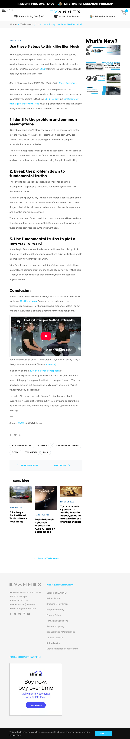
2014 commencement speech (44, 370)
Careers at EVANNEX (56, 593)
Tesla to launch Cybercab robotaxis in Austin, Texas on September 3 (45, 525)
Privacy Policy (53, 615)
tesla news (31, 452)
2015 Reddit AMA (28, 301)
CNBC (43, 69)
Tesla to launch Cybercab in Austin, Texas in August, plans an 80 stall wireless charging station (70, 514)
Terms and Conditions (57, 620)
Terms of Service (54, 637)
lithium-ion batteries (67, 446)
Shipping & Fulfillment (57, 604)
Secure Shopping (55, 626)
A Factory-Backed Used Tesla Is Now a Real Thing (18, 517)
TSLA (45, 452)
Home (13, 24)
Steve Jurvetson (67, 83)
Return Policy (53, 598)
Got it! (103, 733)
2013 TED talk (51, 99)
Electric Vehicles (22, 446)
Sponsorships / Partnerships (60, 632)
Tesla (15, 452)
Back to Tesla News (48, 558)
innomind (50, 364)
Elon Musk (43, 446)
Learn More (15, 735)
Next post (60, 465)
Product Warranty (55, 609)
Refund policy (53, 643)
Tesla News (26, 24)
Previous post (29, 465)
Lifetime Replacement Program (62, 648)
